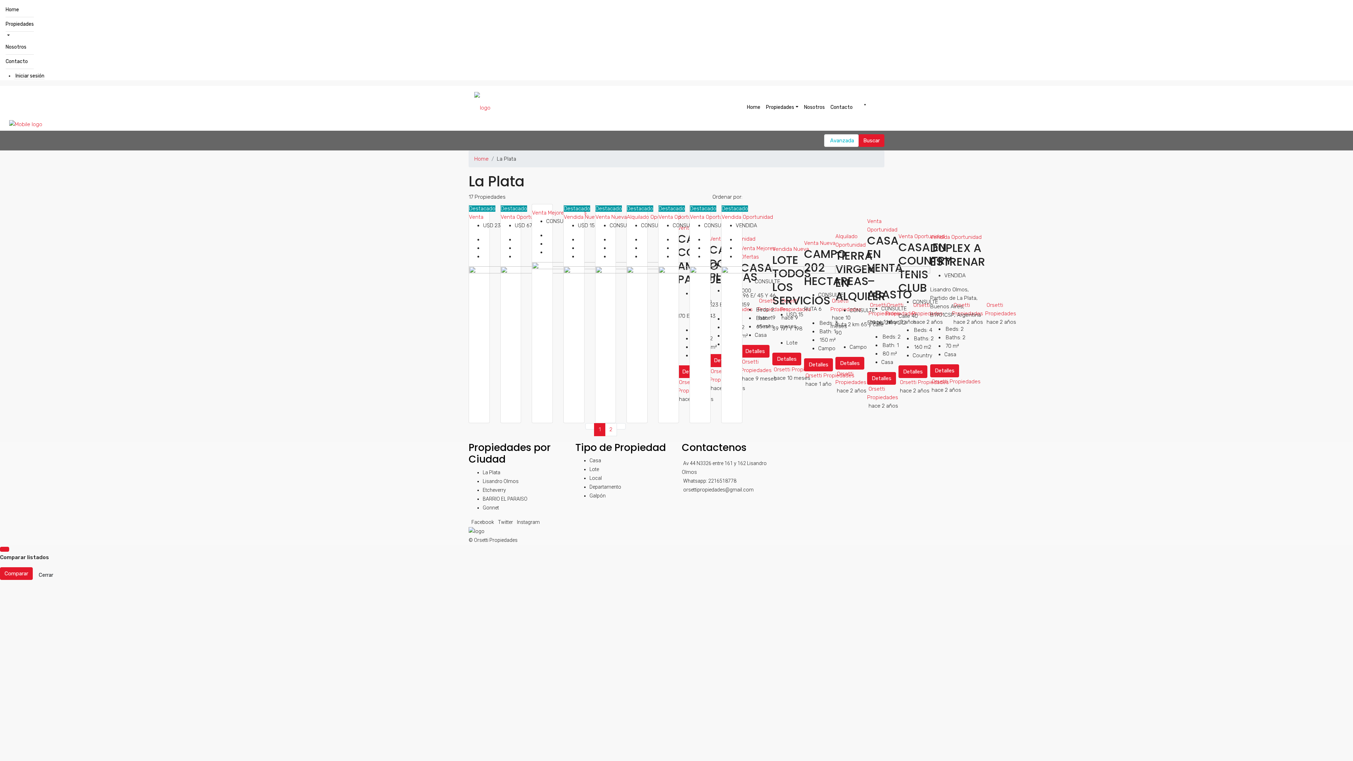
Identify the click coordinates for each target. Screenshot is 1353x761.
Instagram (528, 522)
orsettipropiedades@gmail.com (718, 490)
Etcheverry (494, 490)
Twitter (506, 522)
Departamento (605, 487)
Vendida (574, 217)
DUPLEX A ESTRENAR (957, 254)
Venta (476, 217)
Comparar (16, 573)
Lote (594, 469)
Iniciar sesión (30, 76)
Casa (595, 460)
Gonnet (491, 508)
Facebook (483, 522)
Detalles (944, 370)
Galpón (597, 496)
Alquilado (638, 217)
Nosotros (16, 47)
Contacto (17, 61)
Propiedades (20, 24)
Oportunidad (966, 237)
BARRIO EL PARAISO (505, 499)
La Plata (491, 472)
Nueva (592, 217)
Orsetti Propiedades (956, 381)
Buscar (871, 140)
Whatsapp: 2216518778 (709, 481)
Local (595, 478)
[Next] (621, 426)
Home (12, 10)
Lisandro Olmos (501, 481)
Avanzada (842, 140)
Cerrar (46, 575)
